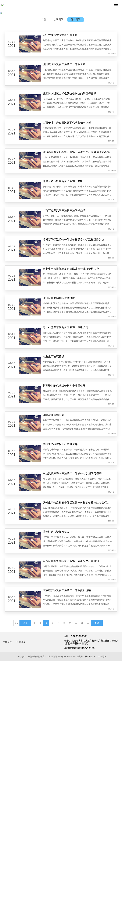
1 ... (16, 623)
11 (82, 623)
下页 (96, 623)
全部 (44, 19)
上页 (25, 623)
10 (76, 623)
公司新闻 (58, 19)
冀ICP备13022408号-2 (95, 656)
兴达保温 (20, 642)
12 (87, 623)
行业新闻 (75, 19)
